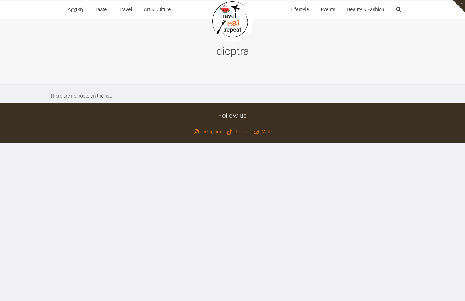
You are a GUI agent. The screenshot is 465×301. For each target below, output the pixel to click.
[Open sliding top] (459, 6)
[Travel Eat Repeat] (232, 21)
